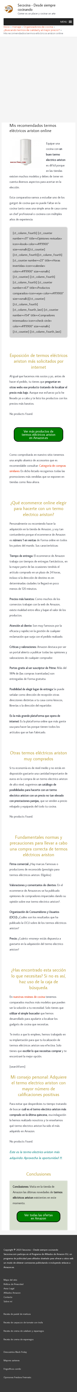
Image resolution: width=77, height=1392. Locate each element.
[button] (63, 21)
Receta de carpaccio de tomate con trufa (23, 1322)
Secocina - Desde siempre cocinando (37, 7)
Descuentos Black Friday (15, 1351)
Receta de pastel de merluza (17, 1313)
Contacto (8, 1297)
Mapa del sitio (10, 1279)
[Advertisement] (38, 77)
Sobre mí (8, 1301)
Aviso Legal (9, 1288)
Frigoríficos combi (12, 1368)
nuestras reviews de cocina (29, 997)
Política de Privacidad (13, 1284)
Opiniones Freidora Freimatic (17, 1377)
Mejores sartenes (12, 1360)
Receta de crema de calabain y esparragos (24, 1330)
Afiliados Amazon (12, 1292)
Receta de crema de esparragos (18, 1339)
